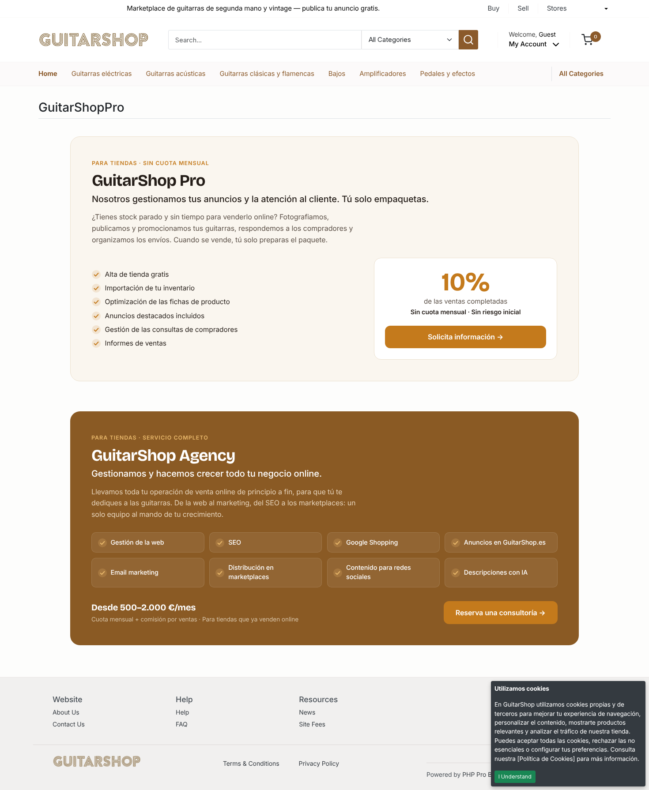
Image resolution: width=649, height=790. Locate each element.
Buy (493, 8)
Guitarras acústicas (175, 73)
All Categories (581, 73)
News (307, 712)
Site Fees (312, 724)
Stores (557, 8)
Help (182, 712)
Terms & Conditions (251, 763)
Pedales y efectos (447, 73)
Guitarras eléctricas (102, 73)
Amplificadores (382, 73)
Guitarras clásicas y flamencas (266, 73)
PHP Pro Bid (479, 775)
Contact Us (69, 724)
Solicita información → (465, 336)
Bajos (336, 73)
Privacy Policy (319, 763)
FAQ (182, 724)
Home (47, 73)
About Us (66, 712)
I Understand (515, 776)
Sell (522, 8)
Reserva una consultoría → (501, 612)
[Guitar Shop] (93, 39)
